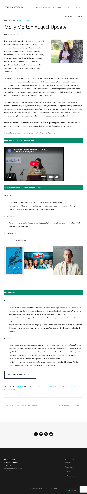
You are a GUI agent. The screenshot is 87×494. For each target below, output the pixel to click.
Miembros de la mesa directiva (72, 461)
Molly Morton (60, 387)
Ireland (51, 387)
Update (13, 389)
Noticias (20, 387)
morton (70, 387)
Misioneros (69, 467)
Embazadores (70, 476)
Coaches (68, 471)
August (44, 387)
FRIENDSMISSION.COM (15, 7)
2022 (39, 387)
